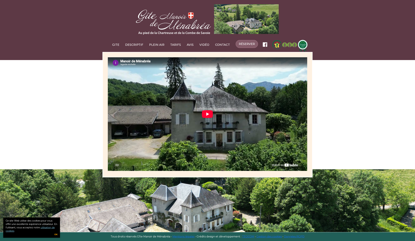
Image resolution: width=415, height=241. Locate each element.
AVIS (190, 45)
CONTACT (222, 45)
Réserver (247, 44)
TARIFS (175, 45)
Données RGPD (294, 236)
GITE (115, 45)
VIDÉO (204, 45)
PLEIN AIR (156, 45)
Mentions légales (183, 236)
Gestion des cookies (269, 236)
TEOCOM (248, 236)
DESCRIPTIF (134, 45)
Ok (56, 234)
